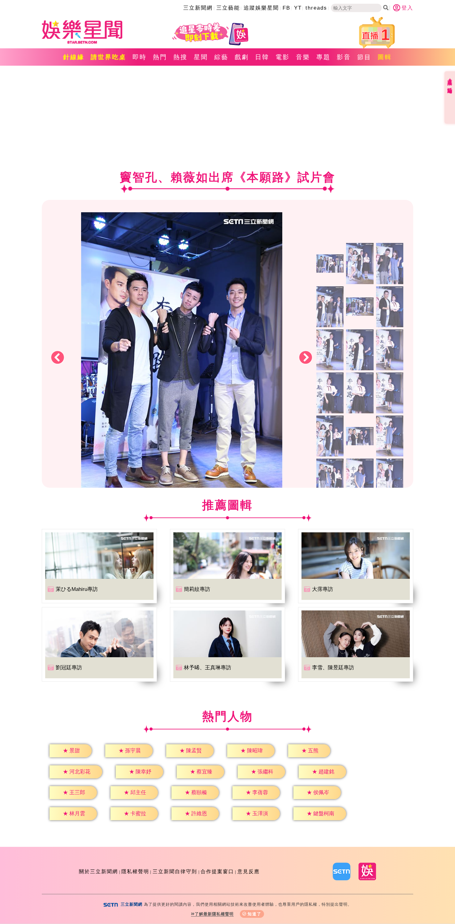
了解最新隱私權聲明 (214, 914)
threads (316, 8)
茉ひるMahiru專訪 (77, 589)
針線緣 (73, 57)
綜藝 (221, 57)
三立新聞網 (198, 8)
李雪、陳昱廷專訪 (333, 668)
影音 (344, 57)
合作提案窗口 (217, 871)
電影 (282, 57)
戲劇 (242, 57)
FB (286, 8)
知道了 (255, 914)
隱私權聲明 (135, 871)
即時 (139, 57)
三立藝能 (228, 8)
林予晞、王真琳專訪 (207, 668)
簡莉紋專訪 (197, 589)
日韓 (262, 57)
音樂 (303, 57)
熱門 (160, 57)
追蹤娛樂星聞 (261, 8)
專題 (323, 57)
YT (298, 8)
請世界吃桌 (108, 57)
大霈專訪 (322, 589)
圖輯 (385, 57)
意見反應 (248, 871)
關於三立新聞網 (98, 871)
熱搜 (180, 57)
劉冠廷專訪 (69, 668)
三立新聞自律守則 (175, 871)
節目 (364, 57)
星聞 (201, 57)
